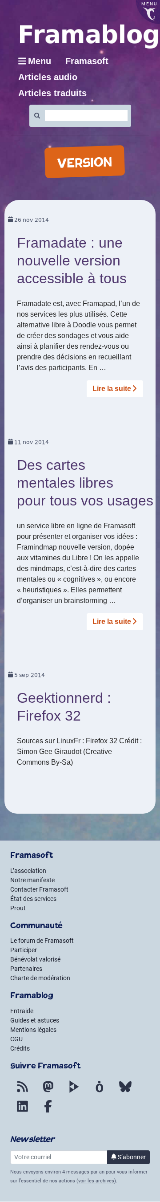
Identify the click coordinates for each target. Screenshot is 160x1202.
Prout (18, 908)
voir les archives (96, 1181)
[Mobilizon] (99, 1092)
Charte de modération (40, 978)
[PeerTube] (74, 1092)
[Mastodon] (48, 1092)
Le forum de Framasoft (42, 940)
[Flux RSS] (22, 1092)
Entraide (21, 1011)
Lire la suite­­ (111, 388)
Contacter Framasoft (39, 889)
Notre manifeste (32, 880)
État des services (33, 898)
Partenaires (26, 968)
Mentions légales (33, 1029)
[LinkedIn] (22, 1111)
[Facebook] (48, 1111)
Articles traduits (52, 93)
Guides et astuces (34, 1020)
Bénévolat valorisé (35, 959)
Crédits (20, 1048)
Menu (39, 61)
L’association (28, 870)
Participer (23, 949)
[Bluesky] (125, 1092)
